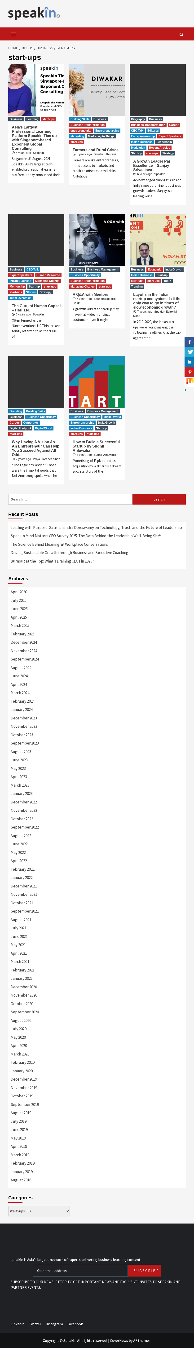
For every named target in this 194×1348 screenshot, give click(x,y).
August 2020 (21, 1020)
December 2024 (24, 642)
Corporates (31, 422)
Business (16, 119)
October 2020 (22, 1003)
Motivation (138, 147)
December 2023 (24, 718)
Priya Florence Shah (46, 459)
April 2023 (19, 776)
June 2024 (19, 675)
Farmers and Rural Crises (96, 150)
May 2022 (18, 852)
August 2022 (21, 835)
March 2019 (20, 1154)
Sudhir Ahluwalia (105, 455)
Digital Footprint (20, 428)
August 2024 (21, 667)
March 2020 (20, 1054)
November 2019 (24, 1087)
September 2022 (25, 827)
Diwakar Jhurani (105, 154)
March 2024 (20, 692)
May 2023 (18, 768)
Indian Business (142, 142)
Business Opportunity (85, 275)
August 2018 (21, 1180)
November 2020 (24, 995)
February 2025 (23, 634)
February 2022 (23, 869)
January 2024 (22, 709)
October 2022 (22, 818)
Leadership (164, 142)
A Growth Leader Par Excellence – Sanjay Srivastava (151, 165)
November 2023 (24, 726)
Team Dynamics (20, 298)
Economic (154, 269)
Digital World (43, 428)
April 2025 (19, 617)
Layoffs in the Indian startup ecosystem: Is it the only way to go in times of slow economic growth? (157, 301)
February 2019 (23, 1163)
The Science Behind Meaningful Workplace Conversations (59, 544)
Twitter (35, 1323)
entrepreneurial (81, 130)
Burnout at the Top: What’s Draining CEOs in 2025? (52, 561)
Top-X (167, 281)
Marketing (77, 136)
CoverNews (119, 1340)
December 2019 (24, 1079)
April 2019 (19, 1146)
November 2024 (24, 650)
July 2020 (18, 1028)
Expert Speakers (170, 136)
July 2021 (18, 928)
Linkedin (17, 1323)
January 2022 (22, 877)
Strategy (168, 153)
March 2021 (20, 961)
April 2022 (19, 860)
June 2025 (19, 608)
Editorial (153, 130)
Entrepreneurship (107, 130)
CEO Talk (137, 130)
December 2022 (24, 802)
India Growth (173, 269)
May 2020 (18, 1037)
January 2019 (22, 1171)
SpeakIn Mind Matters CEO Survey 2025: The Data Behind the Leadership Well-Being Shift (86, 535)
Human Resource (48, 275)
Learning (32, 119)
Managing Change (47, 281)
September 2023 (25, 743)
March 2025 (20, 625)
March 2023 (20, 785)
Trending (137, 286)
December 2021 (24, 886)
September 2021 (25, 911)
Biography (138, 119)
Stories (31, 292)
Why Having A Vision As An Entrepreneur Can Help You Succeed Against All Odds (35, 448)
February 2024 (23, 701)
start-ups (48, 119)
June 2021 (19, 936)
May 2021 (18, 944)
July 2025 (18, 600)
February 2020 (23, 1062)
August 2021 (21, 919)
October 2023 (22, 734)
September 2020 (25, 1012)
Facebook (75, 1323)
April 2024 (19, 684)
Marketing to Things (101, 136)
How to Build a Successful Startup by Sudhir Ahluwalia (96, 446)
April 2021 (19, 953)
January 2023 (22, 793)
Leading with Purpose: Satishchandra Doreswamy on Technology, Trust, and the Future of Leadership (96, 527)
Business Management (102, 269)
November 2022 (24, 810)
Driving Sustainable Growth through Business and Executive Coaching (69, 552)
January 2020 (22, 1070)
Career (174, 125)
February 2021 (23, 970)
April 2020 (19, 1045)
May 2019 (18, 1138)
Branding (16, 411)
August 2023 (21, 751)
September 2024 (25, 659)
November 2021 (24, 894)
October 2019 (22, 1096)
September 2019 (25, 1104)
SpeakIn (38, 153)
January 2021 (22, 978)
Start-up (136, 153)
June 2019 (19, 1129)
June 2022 (19, 844)
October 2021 (22, 902)
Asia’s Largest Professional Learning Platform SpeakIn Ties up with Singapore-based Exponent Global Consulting (34, 138)
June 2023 (19, 760)
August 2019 (21, 1112)
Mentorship (17, 286)
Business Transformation (88, 125)
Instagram (54, 1323)
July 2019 (18, 1121)
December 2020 (24, 986)
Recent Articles (159, 147)
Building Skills (80, 119)
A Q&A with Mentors (90, 295)
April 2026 (19, 591)
